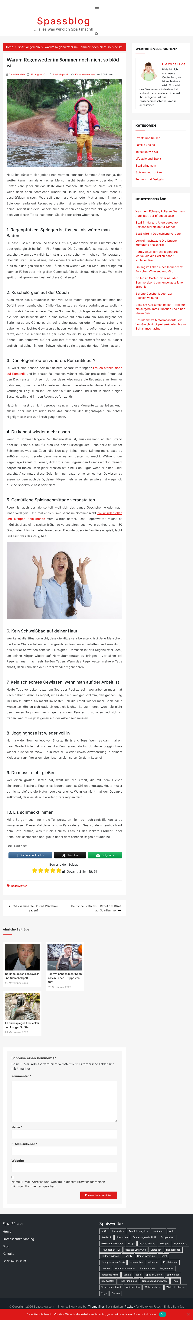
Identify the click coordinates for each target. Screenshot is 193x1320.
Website (17, 1160)
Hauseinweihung (146, 1256)
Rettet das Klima (110, 1274)
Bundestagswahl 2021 (144, 1237)
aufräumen (158, 1231)
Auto (171, 1231)
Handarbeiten (173, 1249)
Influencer (153, 1262)
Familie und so (145, 145)
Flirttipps (164, 1243)
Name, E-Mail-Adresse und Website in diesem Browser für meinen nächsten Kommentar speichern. (58, 1184)
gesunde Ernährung (135, 1249)
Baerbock (106, 1237)
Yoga (104, 1293)
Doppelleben (167, 1237)
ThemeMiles (96, 1306)
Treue (175, 1280)
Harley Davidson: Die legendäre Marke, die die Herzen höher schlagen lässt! (157, 256)
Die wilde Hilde (17, 74)
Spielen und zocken (149, 172)
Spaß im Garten (154, 1274)
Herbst (163, 1256)
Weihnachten (133, 1287)
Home (7, 1231)
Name (16, 1127)
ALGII (104, 1231)
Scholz (127, 1274)
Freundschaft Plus (110, 1249)
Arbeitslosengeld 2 (138, 1231)
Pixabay (130, 1306)
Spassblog (64, 21)
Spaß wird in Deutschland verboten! (159, 233)
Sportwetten (107, 1280)
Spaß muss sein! (14, 1261)
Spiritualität (173, 1274)
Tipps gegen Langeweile (155, 1280)
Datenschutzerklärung (18, 1239)
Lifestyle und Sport (148, 158)
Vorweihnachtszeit (111, 1287)
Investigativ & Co (147, 152)
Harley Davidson (110, 1256)
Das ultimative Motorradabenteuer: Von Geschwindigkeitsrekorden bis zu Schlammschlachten (161, 324)
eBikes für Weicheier (112, 1243)
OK (162, 1314)
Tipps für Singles (128, 1280)
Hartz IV (128, 1256)
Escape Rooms (147, 1243)
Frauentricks (180, 1243)
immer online (136, 1262)
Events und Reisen (148, 138)
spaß (138, 1274)
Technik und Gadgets (150, 179)
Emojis (131, 1243)
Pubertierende (147, 1268)
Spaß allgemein (61, 74)
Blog (6, 1246)
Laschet (105, 1268)
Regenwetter (19, 885)
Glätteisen (156, 1249)
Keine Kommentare (85, 74)
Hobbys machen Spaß (113, 1262)
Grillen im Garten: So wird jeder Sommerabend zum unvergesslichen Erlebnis (160, 282)
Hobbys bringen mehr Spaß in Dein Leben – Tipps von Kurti (64, 977)
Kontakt (8, 1253)
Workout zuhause (175, 1287)
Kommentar (21, 1076)
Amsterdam (118, 1231)
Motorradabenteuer (125, 1268)
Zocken (116, 1293)
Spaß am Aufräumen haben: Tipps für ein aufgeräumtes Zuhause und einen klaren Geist (160, 309)
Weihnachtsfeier (153, 1287)
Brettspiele (122, 1237)
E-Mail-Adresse (24, 1144)
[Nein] (188, 1314)
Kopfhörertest (170, 1262)
